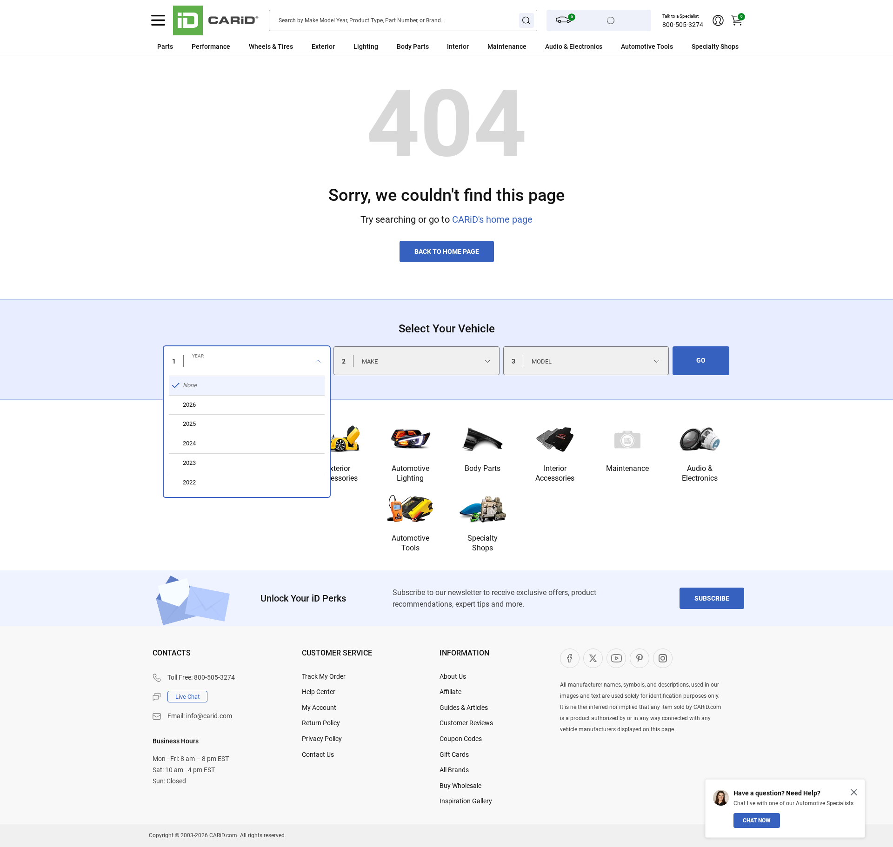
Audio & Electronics (700, 473)
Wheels (260, 46)
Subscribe (711, 598)
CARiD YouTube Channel (616, 658)
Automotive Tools (410, 543)
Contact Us (318, 754)
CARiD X (593, 658)
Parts (165, 46)
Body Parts (413, 46)
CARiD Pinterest (639, 658)
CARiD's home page (492, 219)
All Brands (454, 770)
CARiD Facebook (570, 658)
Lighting (365, 46)
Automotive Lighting (410, 473)
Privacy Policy (322, 738)
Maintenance (506, 46)
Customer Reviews (466, 723)
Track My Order (324, 676)
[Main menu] (158, 20)
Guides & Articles (464, 707)
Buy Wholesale (460, 785)
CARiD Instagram (663, 658)
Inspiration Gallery (466, 801)
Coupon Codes (461, 738)
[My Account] (718, 20)
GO (701, 360)
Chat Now (757, 820)
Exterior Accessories (338, 473)
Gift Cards (454, 754)
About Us (453, 676)
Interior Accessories (554, 473)
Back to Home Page (446, 251)
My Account (319, 707)
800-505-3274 (682, 24)
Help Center (318, 691)
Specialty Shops (482, 543)
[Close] (854, 792)
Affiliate (450, 691)
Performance (211, 46)
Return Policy (321, 723)
